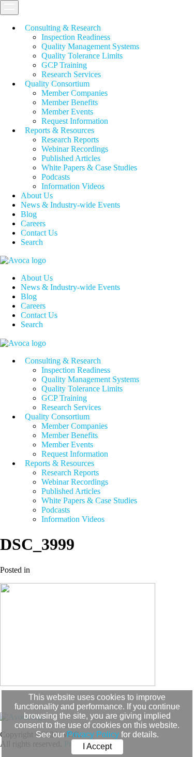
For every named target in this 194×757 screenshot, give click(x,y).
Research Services (71, 74)
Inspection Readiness (75, 37)
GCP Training (64, 65)
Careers (33, 223)
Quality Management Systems (90, 46)
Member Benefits (69, 102)
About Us (37, 195)
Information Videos (73, 186)
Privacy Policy (93, 734)
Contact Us (39, 232)
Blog (29, 214)
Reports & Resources (59, 130)
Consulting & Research (63, 27)
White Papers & (89, 167)
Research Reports (70, 139)
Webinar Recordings (74, 148)
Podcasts (55, 176)
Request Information (74, 121)
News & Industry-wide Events (70, 204)
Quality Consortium (57, 83)
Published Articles (70, 158)
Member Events (67, 111)
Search (32, 242)
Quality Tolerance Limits (82, 55)
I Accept (97, 746)
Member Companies (74, 93)
